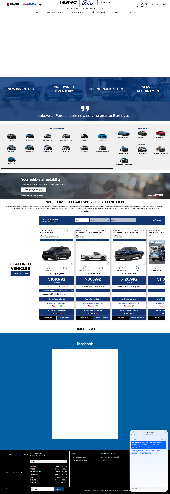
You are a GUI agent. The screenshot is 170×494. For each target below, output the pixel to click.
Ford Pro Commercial (98, 12)
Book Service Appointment (110, 457)
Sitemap (87, 490)
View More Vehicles (20, 274)
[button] (3, 44)
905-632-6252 (18, 473)
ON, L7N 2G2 (42, 455)
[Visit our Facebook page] (40, 4)
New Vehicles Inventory (79, 457)
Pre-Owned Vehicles (54, 12)
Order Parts (105, 460)
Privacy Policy (113, 490)
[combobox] (82, 220)
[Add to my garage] (71, 263)
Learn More (48, 317)
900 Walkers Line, (36, 453)
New (36, 12)
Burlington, (34, 455)
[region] (85, 46)
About (131, 12)
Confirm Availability (65, 317)
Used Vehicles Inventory (80, 460)
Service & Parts (76, 12)
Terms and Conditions (99, 490)
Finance (116, 12)
